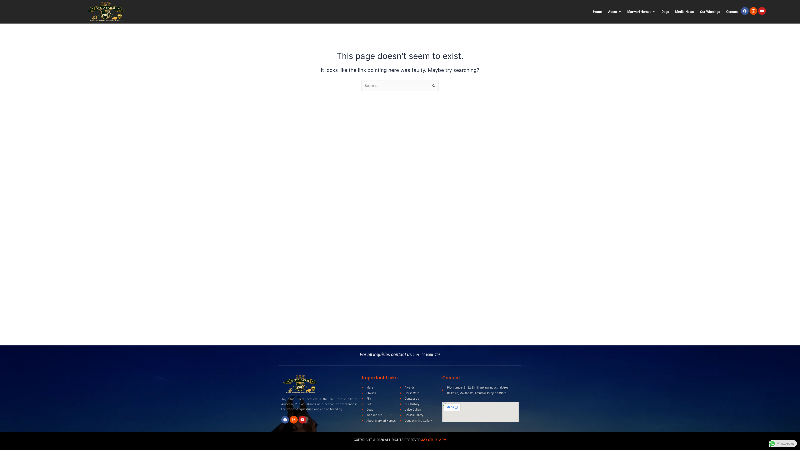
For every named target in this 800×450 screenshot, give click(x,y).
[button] (614, 12)
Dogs (665, 12)
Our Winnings (710, 12)
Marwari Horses (639, 12)
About (612, 12)
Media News (684, 12)
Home (597, 12)
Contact (732, 12)
